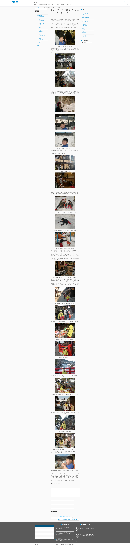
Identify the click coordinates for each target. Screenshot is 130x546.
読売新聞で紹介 (42, 39)
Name (52, 498)
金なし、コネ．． (42, 41)
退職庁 (40, 17)
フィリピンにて (42, 23)
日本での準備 (42, 21)
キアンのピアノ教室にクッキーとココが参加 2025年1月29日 (64, 532)
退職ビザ (40, 19)
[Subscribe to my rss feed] (35, 2)
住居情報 (84, 24)
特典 (39, 26)
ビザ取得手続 (42, 20)
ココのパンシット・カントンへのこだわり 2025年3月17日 (63, 526)
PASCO (15, 2)
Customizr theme (71, 544)
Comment (52, 486)
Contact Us (69, 4)
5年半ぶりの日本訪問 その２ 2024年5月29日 (88, 533)
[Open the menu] (127, 4)
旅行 (39, 7)
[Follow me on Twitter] (37, 2)
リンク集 (40, 42)
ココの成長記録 (85, 18)
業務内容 (40, 37)
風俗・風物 (84, 36)
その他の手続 (41, 31)
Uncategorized (85, 14)
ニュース (84, 20)
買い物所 (84, 32)
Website (52, 507)
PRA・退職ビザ (85, 13)
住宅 (40, 30)
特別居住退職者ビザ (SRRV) (44, 4)
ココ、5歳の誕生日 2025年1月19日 (60, 538)
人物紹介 (40, 38)
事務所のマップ (42, 35)
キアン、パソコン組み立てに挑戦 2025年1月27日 (62, 535)
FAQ (40, 24)
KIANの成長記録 (85, 11)
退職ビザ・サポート (60, 4)
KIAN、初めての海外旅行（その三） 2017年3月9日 (68, 519)
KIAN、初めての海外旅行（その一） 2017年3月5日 (62, 517)
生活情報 (84, 29)
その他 (84, 16)
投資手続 (40, 27)
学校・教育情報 (85, 25)
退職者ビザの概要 (41, 16)
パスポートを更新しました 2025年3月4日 (61, 529)
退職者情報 (84, 35)
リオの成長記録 (85, 22)
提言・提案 (84, 27)
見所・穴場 (84, 31)
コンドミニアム (42, 28)
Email (52, 502)
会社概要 (40, 34)
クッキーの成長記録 (86, 17)
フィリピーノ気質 (85, 21)
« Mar (36, 540)
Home (35, 4)
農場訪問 (84, 33)
